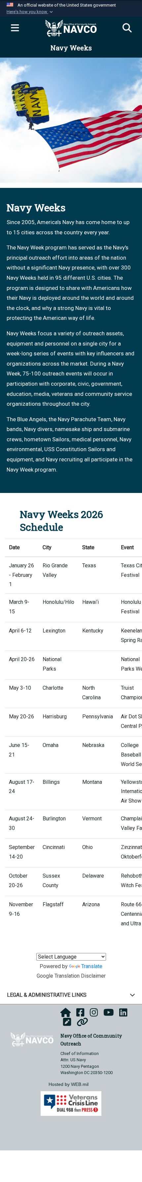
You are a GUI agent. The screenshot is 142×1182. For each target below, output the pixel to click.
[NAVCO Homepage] (65, 1014)
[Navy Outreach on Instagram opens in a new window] (94, 1014)
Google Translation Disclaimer (71, 976)
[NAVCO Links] (82, 1023)
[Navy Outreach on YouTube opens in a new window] (108, 1014)
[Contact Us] (67, 1023)
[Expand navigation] (15, 28)
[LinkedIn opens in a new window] (123, 1014)
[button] (30, 12)
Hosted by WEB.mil (69, 1084)
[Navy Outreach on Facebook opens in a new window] (80, 1014)
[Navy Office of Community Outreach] (32, 1039)
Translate (91, 966)
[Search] (127, 28)
